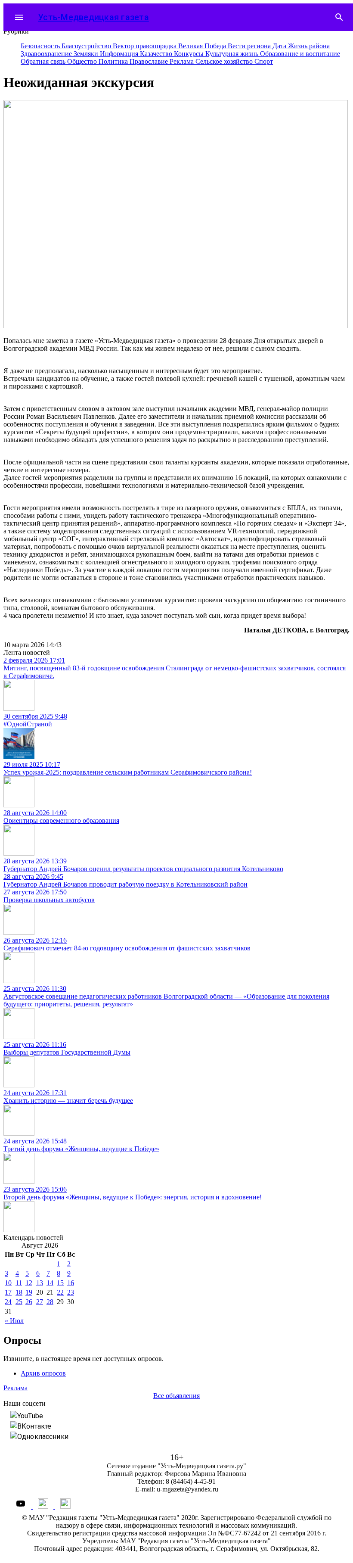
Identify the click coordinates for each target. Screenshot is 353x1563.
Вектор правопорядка (145, 46)
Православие (150, 61)
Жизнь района (309, 46)
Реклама (182, 61)
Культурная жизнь (232, 53)
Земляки (87, 53)
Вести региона (250, 46)
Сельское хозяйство (224, 61)
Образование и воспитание (300, 53)
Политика (114, 61)
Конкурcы (189, 53)
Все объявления (176, 1395)
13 (39, 1282)
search (339, 17)
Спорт (263, 61)
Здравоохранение (47, 53)
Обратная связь (44, 61)
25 (18, 1301)
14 (49, 1282)
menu (19, 17)
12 (28, 1282)
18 (18, 1292)
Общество (83, 61)
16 (70, 1282)
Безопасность (41, 46)
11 (18, 1282)
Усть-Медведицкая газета (93, 17)
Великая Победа (203, 46)
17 (8, 1292)
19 (28, 1292)
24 (8, 1301)
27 (39, 1301)
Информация (120, 53)
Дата (280, 46)
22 (60, 1292)
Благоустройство (87, 46)
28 (49, 1301)
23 (70, 1292)
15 (60, 1282)
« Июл (14, 1320)
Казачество (157, 53)
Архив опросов (43, 1373)
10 (8, 1282)
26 (28, 1301)
